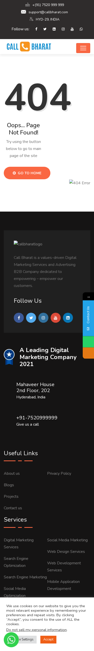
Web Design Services (66, 551)
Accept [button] (48, 639)
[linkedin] (52, 29)
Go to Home (29, 173)
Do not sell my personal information (36, 629)
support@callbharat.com (48, 12)
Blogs (9, 485)
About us (12, 473)
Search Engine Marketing (25, 577)
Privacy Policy (59, 473)
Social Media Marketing (67, 540)
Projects (11, 496)
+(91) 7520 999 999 (48, 5)
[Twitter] (42, 29)
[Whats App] (79, 29)
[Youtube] (70, 29)
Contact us (13, 508)
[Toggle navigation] (83, 48)
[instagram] (61, 29)
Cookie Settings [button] (22, 639)
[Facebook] (33, 29)
